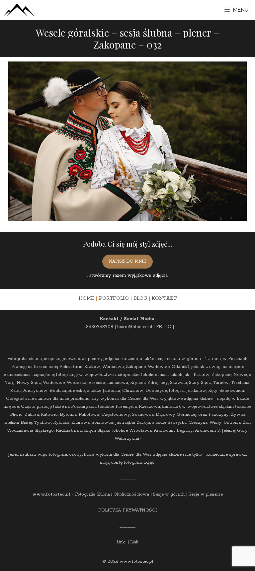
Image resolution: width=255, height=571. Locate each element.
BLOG (140, 298)
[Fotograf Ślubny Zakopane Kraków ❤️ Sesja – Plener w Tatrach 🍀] (19, 10)
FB (159, 327)
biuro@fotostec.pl (134, 327)
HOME (86, 298)
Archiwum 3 (207, 430)
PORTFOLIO (114, 298)
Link (121, 542)
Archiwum (164, 430)
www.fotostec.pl (51, 494)
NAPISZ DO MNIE (127, 261)
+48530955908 (97, 327)
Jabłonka (111, 391)
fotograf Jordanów (187, 391)
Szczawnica (231, 391)
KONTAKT (164, 298)
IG (168, 327)
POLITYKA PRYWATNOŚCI (127, 510)
